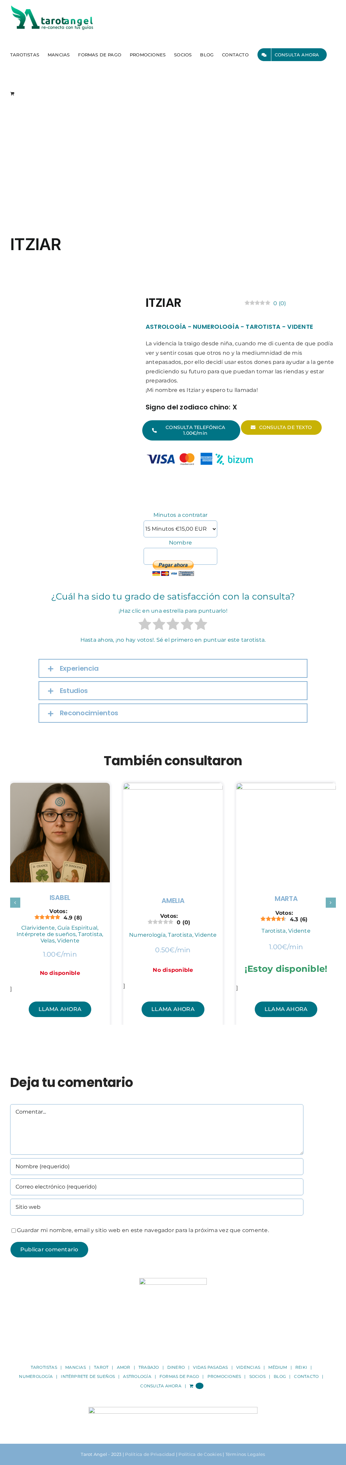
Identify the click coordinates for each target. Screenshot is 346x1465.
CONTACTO (306, 1376)
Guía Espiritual (77, 928)
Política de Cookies (200, 1454)
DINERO (176, 1367)
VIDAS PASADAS (210, 1367)
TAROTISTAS (44, 1367)
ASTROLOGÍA (137, 1376)
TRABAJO (149, 1367)
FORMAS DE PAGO (179, 1376)
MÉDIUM (277, 1367)
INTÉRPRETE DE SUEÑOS (88, 1376)
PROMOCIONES (224, 1376)
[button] (173, 668)
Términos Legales (245, 1454)
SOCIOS (257, 1376)
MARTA (286, 898)
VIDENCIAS (248, 1367)
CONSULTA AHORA (160, 1385)
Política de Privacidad (150, 1454)
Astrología (166, 326)
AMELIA (173, 900)
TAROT (101, 1367)
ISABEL (60, 897)
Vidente (300, 326)
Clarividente (38, 928)
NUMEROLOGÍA (36, 1376)
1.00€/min (60, 954)
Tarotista (263, 326)
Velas (48, 940)
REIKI (301, 1367)
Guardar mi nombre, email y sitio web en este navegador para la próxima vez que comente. (143, 1230)
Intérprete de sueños (46, 934)
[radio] (145, 625)
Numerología (216, 326)
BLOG (280, 1376)
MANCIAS (75, 1367)
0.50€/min (173, 950)
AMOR (123, 1367)
